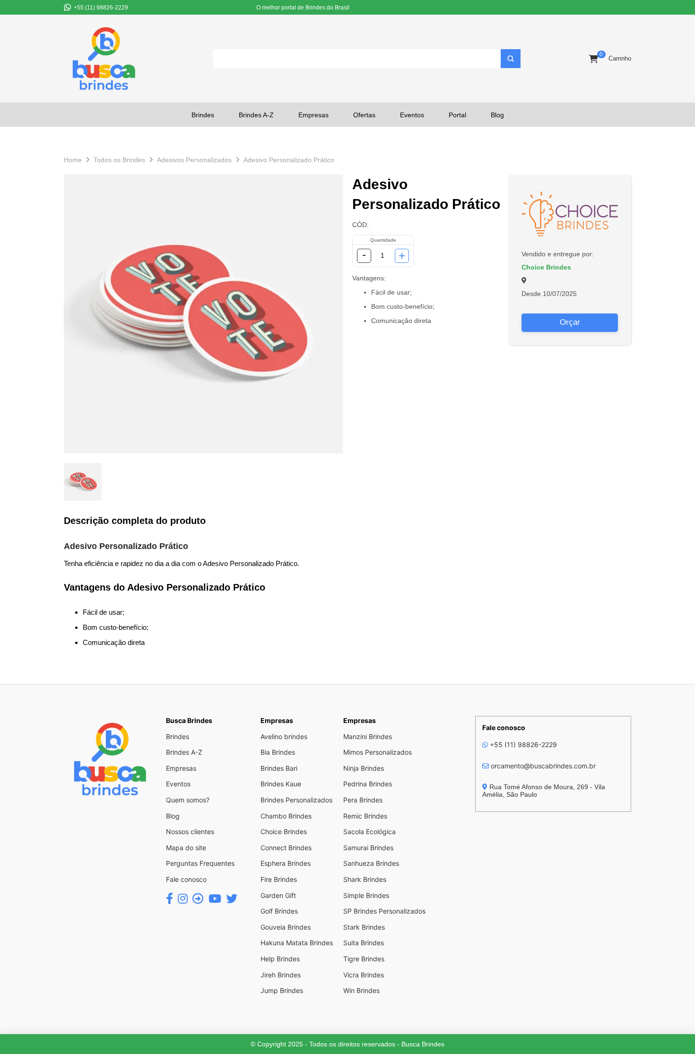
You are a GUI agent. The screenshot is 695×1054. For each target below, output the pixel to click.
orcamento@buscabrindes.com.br (542, 766)
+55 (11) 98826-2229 (522, 744)
